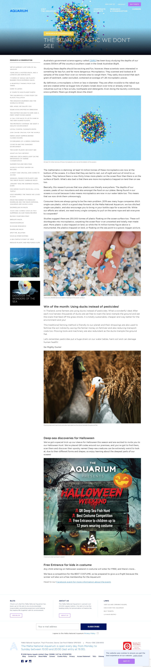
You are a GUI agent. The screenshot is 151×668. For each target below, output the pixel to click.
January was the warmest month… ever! (24, 185)
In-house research (18, 226)
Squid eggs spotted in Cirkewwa (24, 109)
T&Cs (94, 656)
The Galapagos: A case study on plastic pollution (23, 96)
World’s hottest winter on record (21, 168)
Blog (24, 656)
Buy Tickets (108, 611)
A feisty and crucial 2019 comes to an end (25, 174)
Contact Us (32, 656)
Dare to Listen (16, 89)
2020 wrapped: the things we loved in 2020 (25, 195)
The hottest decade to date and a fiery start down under (24, 114)
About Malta (42, 656)
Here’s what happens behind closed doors (22, 137)
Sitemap (101, 656)
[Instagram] (30, 661)
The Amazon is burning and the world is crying (23, 102)
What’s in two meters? (19, 153)
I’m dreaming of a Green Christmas (24, 141)
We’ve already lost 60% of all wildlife (23, 68)
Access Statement (83, 656)
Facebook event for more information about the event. (83, 582)
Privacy (72, 656)
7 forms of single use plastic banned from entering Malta (22, 79)
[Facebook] (22, 661)
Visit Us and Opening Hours (115, 604)
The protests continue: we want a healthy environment (24, 125)
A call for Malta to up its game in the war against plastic (24, 119)
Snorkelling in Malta (19, 207)
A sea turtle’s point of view (22, 239)
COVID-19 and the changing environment (21, 145)
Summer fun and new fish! (21, 164)
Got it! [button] (126, 661)
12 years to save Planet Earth (22, 92)
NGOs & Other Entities (19, 236)
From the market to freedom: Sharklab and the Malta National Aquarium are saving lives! (24, 202)
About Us (64, 615)
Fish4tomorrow (17, 223)
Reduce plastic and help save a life (25, 242)
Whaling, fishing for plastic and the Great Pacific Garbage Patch (24, 179)
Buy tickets (134, 4)
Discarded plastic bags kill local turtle (24, 190)
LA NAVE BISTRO (110, 614)
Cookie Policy (62, 656)
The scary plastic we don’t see (23, 150)
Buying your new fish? (19, 216)
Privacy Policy (89, 633)
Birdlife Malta (16, 219)
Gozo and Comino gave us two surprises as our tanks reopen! (23, 212)
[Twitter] (26, 661)
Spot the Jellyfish (17, 232)
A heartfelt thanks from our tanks (22, 84)
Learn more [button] (137, 655)
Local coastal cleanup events (23, 129)
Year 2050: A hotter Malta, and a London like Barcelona (24, 73)
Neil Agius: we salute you (20, 106)
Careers (52, 656)
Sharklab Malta (16, 229)
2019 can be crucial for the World (25, 132)
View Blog (16, 615)
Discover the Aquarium (114, 608)
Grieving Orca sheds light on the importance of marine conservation (24, 159)
